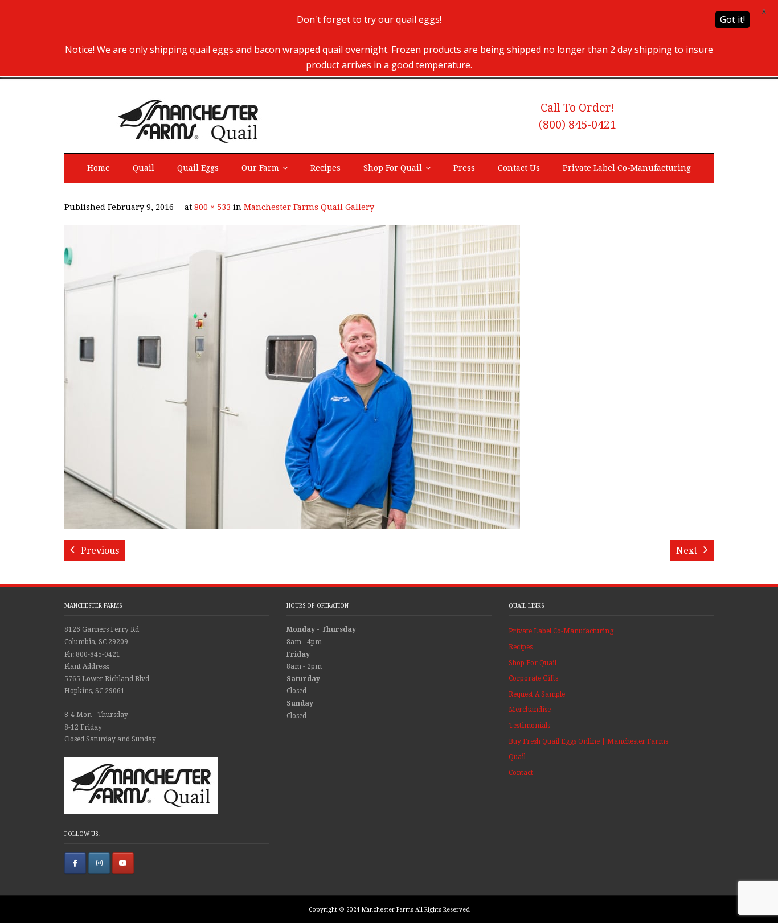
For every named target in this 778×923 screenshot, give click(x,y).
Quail (143, 167)
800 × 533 (212, 207)
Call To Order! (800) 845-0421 (577, 116)
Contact (521, 773)
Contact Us (519, 167)
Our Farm (260, 167)
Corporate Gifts (533, 678)
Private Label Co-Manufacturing (627, 167)
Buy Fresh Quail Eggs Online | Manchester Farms (588, 741)
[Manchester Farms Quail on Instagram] (99, 863)
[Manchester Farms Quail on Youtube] (123, 863)
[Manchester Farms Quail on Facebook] (75, 863)
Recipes (325, 167)
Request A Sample (537, 694)
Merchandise (530, 710)
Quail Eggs (198, 167)
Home (98, 167)
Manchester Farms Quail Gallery (309, 207)
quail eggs (418, 19)
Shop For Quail (392, 167)
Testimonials (529, 726)
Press (464, 167)
